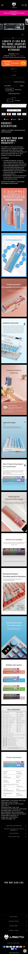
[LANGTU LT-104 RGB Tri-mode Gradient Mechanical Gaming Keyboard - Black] (4, 909)
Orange (15, 85)
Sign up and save (13, 943)
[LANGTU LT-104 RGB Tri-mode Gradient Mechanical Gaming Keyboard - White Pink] (7, 909)
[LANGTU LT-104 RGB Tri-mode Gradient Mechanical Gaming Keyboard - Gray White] (9, 908)
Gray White (8, 85)
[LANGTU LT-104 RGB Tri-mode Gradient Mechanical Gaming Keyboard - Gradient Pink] (6, 908)
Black (21, 85)
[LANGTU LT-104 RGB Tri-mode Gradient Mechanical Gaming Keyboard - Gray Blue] (6, 909)
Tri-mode (17, 100)
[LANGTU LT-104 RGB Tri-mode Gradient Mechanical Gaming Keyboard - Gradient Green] (2, 908)
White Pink (18, 89)
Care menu (13, 916)
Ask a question (14, 836)
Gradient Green (8, 78)
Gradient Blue (20, 78)
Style (14, 97)
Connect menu (14, 930)
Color (14, 75)
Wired (10, 100)
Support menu (14, 921)
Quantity (14, 68)
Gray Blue (9, 89)
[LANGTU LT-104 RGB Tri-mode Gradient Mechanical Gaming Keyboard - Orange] (2, 909)
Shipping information (14, 825)
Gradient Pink (7, 82)
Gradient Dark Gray (19, 82)
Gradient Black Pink (14, 93)
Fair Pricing (14, 833)
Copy (23, 63)
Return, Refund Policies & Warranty (14, 829)
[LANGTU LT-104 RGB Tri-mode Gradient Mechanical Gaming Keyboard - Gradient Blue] (4, 908)
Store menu (13, 925)
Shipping (11, 57)
